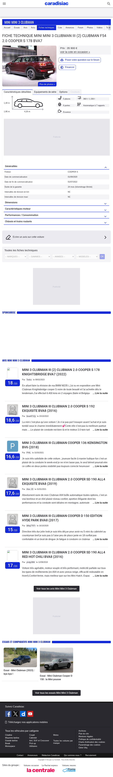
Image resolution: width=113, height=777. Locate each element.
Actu (33, 27)
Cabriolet (33, 738)
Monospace (10, 746)
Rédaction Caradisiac (51, 755)
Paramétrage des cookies (89, 745)
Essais (17, 27)
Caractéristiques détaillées (17, 92)
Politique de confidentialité (90, 739)
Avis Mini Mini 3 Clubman (16, 360)
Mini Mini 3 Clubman (19, 22)
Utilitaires (33, 746)
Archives (82, 731)
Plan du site (84, 734)
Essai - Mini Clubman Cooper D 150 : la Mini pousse (56, 677)
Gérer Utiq (83, 748)
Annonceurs (33, 755)
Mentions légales (86, 736)
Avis (25, 27)
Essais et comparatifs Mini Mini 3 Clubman (26, 642)
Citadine (8, 735)
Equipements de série (45, 92)
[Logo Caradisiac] (56, 6)
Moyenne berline (12, 738)
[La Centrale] (41, 773)
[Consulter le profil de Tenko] (12, 378)
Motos (56, 735)
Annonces (70, 27)
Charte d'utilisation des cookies (92, 742)
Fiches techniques (46, 27)
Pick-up (32, 743)
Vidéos (100, 27)
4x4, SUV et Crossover (39, 740)
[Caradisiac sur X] (16, 714)
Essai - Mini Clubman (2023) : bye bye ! (19, 672)
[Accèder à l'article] (20, 657)
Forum (80, 27)
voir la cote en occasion (75, 51)
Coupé (32, 735)
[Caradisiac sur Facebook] (8, 714)
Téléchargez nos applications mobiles (28, 722)
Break (7, 743)
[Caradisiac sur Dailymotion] (23, 714)
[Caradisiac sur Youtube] (30, 714)
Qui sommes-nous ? (72, 755)
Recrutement (90, 755)
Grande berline (11, 740)
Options (63, 92)
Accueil (7, 27)
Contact (20, 755)
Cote (60, 27)
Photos (90, 27)
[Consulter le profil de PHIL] (12, 452)
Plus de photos (47, 84)
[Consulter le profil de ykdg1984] (12, 560)
